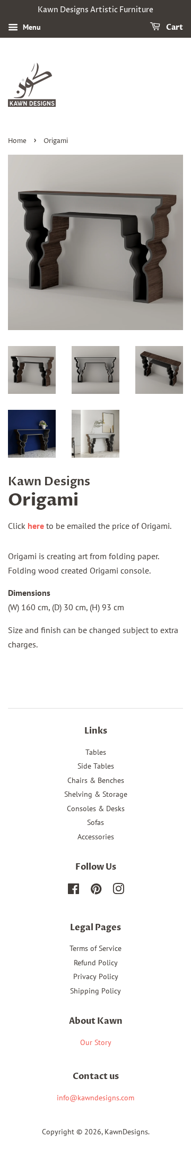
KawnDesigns (126, 1131)
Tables (95, 752)
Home (17, 141)
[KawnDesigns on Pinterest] (96, 891)
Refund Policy (96, 962)
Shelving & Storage (95, 794)
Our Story (95, 1042)
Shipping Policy (95, 991)
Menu (31, 27)
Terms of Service (95, 948)
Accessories (95, 836)
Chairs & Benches (95, 780)
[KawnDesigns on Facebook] (73, 891)
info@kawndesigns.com (95, 1097)
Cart (173, 27)
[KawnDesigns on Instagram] (118, 891)
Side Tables (95, 766)
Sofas (95, 822)
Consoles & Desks (96, 808)
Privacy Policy (95, 976)
